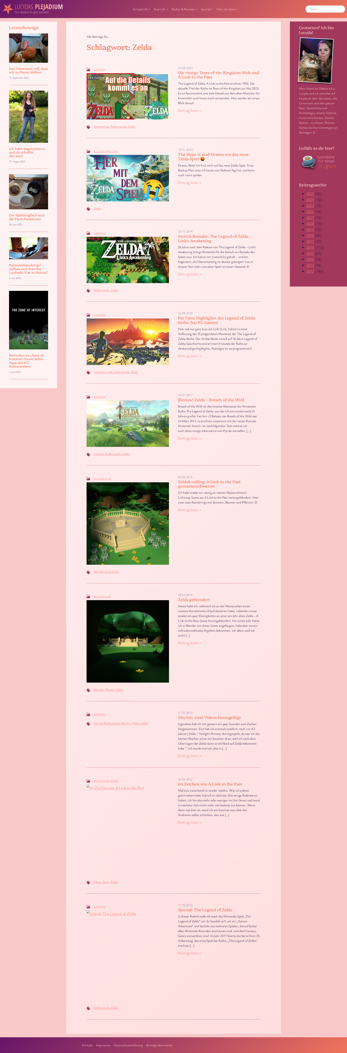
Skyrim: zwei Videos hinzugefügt (209, 717)
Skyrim (125, 723)
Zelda (131, 126)
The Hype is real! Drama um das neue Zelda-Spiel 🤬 (213, 156)
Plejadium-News (106, 781)
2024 (310, 199)
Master (109, 689)
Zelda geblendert (194, 599)
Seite (105, 882)
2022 (310, 211)
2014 (310, 259)
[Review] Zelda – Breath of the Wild (211, 400)
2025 (310, 193)
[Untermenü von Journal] (212, 9)
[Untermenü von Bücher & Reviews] (197, 9)
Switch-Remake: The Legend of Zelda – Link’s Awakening (214, 238)
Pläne (97, 882)
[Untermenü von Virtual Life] (149, 9)
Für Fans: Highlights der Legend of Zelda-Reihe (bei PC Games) (217, 320)
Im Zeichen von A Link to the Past (210, 784)
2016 (310, 247)
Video (135, 723)
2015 (310, 253)
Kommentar (101, 126)
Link (109, 372)
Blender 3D (102, 478)
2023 (310, 205)
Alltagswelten (106, 151)
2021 (310, 217)
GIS (107, 571)
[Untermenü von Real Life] (167, 9)
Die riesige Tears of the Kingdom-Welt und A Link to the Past (218, 74)
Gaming (100, 69)
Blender (99, 571)
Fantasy (99, 454)
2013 (310, 265)
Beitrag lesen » (190, 110)
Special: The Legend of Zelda (205, 909)
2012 (310, 271)
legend (98, 723)
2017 (310, 241)
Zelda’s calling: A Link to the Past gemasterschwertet (209, 483)
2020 (310, 223)
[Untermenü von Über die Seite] (237, 9)
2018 (310, 235)
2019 (310, 229)
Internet (99, 372)
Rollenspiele (118, 126)
